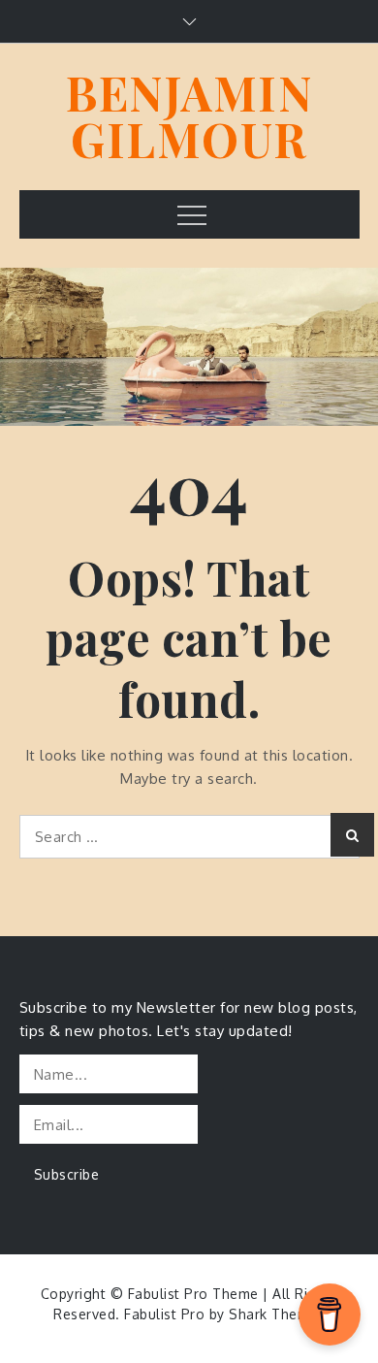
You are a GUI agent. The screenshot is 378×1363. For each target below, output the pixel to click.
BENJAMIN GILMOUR (189, 115)
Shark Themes (277, 1314)
